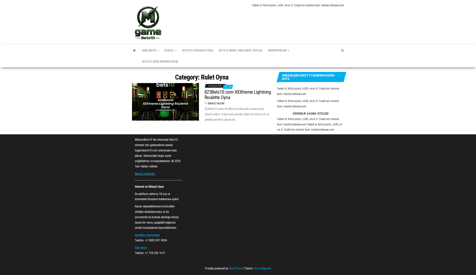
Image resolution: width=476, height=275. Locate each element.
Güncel (169, 50)
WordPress (235, 268)
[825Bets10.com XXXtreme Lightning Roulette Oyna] (165, 101)
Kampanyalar (277, 50)
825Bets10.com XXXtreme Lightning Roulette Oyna (238, 94)
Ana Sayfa (149, 50)
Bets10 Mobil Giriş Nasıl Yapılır (240, 50)
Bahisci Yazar (216, 103)
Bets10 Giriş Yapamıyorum (160, 61)
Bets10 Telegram (145, 173)
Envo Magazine (262, 268)
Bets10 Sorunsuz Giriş (197, 50)
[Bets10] (134, 50)
